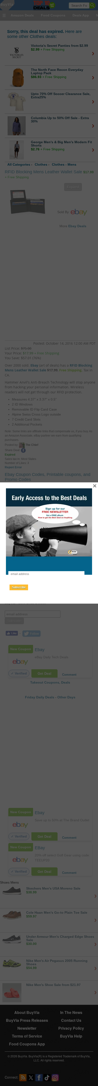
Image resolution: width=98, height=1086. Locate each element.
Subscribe (19, 587)
